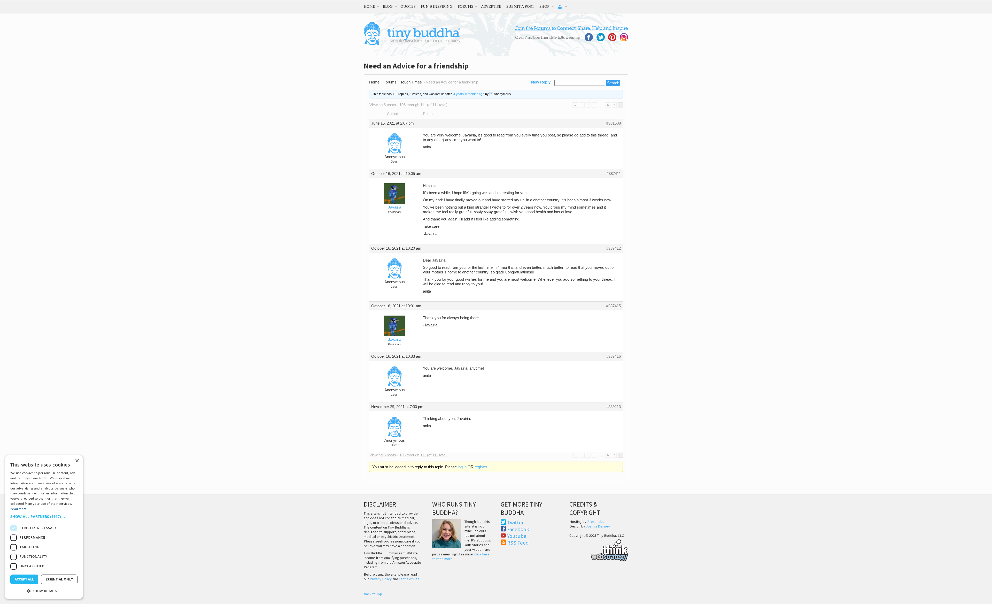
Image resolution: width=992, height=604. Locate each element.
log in (462, 467)
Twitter (515, 522)
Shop (544, 6)
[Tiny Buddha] (412, 44)
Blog (388, 6)
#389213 (613, 407)
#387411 (614, 174)
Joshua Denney (598, 526)
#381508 (613, 123)
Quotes (408, 6)
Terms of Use (409, 579)
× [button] (77, 461)
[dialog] (44, 527)
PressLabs (595, 521)
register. (481, 467)
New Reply (541, 82)
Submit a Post (520, 6)
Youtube (516, 536)
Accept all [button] (24, 579)
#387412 (613, 248)
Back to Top (373, 594)
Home (369, 6)
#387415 (613, 306)
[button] (44, 516)
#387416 (613, 356)
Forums (465, 6)
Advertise (491, 6)
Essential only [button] (59, 579)
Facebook (518, 529)
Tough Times (411, 82)
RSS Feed (518, 542)
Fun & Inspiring (437, 6)
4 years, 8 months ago (468, 94)
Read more (18, 509)
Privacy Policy (381, 579)
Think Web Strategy (598, 549)
